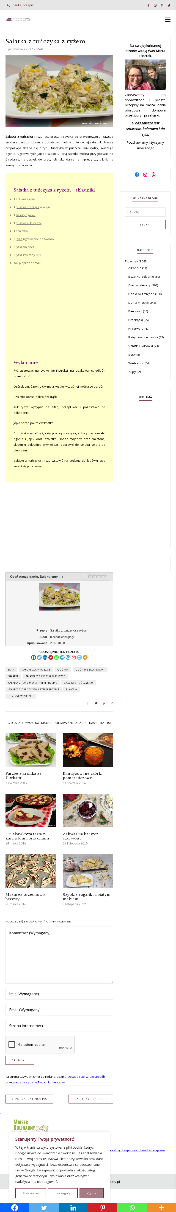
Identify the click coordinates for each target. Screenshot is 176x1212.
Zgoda (91, 1193)
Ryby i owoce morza (143, 337)
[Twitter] (39, 657)
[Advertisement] (59, 315)
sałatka (13, 676)
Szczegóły (62, 1193)
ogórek (62, 669)
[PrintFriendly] (79, 657)
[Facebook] (33, 657)
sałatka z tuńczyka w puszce (45, 676)
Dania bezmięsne (141, 294)
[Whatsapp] (56, 657)
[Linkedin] (45, 657)
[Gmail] (73, 657)
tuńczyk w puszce (20, 696)
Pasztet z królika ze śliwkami (23, 775)
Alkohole (134, 268)
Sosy (132, 354)
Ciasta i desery (139, 285)
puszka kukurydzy (28, 223)
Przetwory (136, 328)
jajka (19, 239)
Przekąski (135, 320)
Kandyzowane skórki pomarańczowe (82, 775)
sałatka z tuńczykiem (78, 682)
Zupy (132, 372)
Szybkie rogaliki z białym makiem (87, 896)
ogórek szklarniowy (90, 669)
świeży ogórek (26, 215)
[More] (85, 657)
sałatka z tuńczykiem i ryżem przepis (33, 689)
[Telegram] (62, 657)
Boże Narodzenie (141, 277)
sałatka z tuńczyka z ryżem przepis (32, 682)
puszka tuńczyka (27, 207)
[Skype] (68, 657)
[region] (59, 1167)
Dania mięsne (138, 302)
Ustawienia (31, 1193)
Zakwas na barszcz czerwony (80, 836)
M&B (39, 49)
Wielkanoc (136, 363)
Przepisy (131, 261)
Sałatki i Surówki (140, 346)
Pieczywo (135, 311)
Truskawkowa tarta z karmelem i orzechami (27, 836)
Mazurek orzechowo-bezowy (26, 896)
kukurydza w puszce (36, 669)
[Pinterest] (50, 657)
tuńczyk (71, 689)
